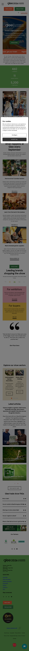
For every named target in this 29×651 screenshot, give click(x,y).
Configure (14, 135)
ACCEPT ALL (14, 139)
